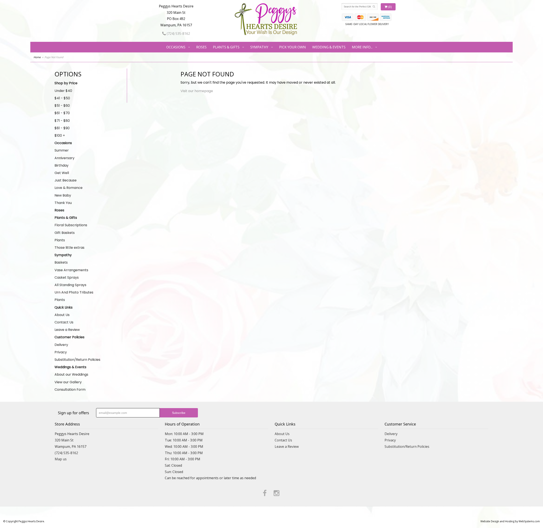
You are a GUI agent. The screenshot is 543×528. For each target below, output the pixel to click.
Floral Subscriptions (71, 225)
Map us (61, 459)
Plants (60, 240)
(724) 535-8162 (178, 33)
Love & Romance (69, 187)
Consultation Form (70, 389)
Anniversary (64, 158)
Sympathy (259, 47)
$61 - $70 (62, 113)
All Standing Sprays (70, 284)
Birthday (62, 165)
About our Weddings (71, 374)
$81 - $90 (62, 128)
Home (37, 57)
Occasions (175, 47)
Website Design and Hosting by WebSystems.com (510, 521)
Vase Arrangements (71, 270)
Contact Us (64, 322)
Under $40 (63, 90)
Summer (62, 150)
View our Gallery (68, 382)
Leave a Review (67, 329)
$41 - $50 (62, 98)
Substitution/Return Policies (77, 359)
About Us (62, 314)
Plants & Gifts (226, 47)
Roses (201, 47)
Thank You (63, 202)
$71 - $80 (62, 120)
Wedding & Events (329, 47)
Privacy (61, 352)
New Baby (63, 195)
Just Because (66, 180)
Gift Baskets (65, 232)
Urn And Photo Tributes (74, 292)
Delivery (61, 344)
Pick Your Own (292, 47)
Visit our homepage (197, 90)
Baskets (61, 262)
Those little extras (69, 247)
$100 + (60, 135)
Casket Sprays (67, 277)
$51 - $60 (62, 105)
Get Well (62, 172)
